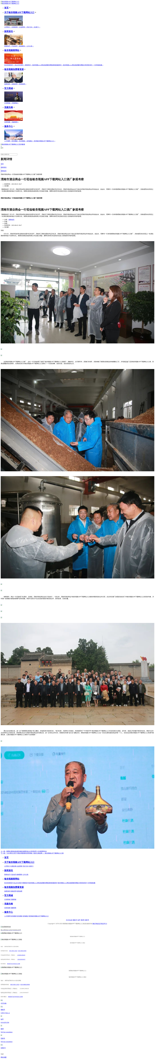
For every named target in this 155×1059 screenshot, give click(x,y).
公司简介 (8, 27)
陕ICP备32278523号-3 (99, 923)
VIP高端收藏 (98, 65)
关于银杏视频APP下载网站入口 (19, 12)
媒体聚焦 (23, 46)
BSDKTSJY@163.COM (13, 963)
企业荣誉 (23, 27)
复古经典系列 (9, 65)
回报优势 (15, 84)
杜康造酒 (15, 27)
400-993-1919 (13, 950)
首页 (6, 8)
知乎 (79, 920)
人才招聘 (8, 141)
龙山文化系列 (20, 65)
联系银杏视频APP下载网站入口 (44, 141)
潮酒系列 (28, 65)
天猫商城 (15, 103)
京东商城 (8, 103)
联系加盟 (22, 84)
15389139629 (21, 955)
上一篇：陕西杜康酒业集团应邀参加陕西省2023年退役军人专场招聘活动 (24, 851)
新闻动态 (8, 46)
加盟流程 (8, 84)
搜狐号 (74, 920)
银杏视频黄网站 (11, 50)
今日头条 (69, 920)
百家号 (86, 920)
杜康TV (37, 27)
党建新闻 (15, 122)
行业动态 (15, 46)
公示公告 (30, 46)
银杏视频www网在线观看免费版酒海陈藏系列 (47, 65)
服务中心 (8, 126)
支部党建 (8, 122)
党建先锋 (8, 107)
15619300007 (21, 959)
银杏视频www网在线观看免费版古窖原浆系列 (78, 65)
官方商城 (8, 88)
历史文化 (30, 27)
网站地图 (3, 1057)
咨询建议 (30, 141)
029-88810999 (22, 950)
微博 (82, 920)
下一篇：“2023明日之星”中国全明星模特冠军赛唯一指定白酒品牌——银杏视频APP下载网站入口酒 (32, 853)
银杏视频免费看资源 (14, 69)
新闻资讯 (8, 31)
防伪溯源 (15, 141)
